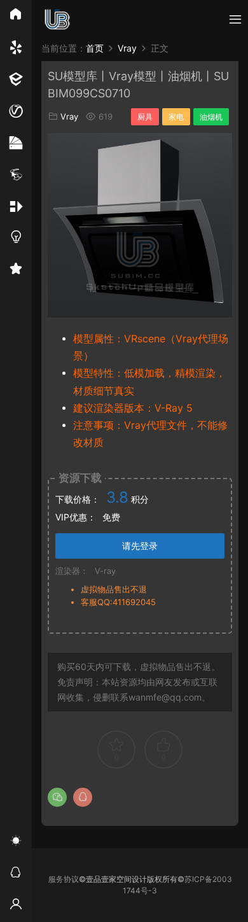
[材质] (16, 143)
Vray (69, 116)
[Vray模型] (16, 111)
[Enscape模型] (16, 47)
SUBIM (57, 19)
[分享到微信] (57, 797)
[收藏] (16, 270)
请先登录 (140, 545)
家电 (176, 117)
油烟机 (211, 117)
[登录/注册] (16, 906)
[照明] (16, 238)
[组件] (16, 206)
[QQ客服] (16, 874)
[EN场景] (16, 79)
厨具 (145, 117)
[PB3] (16, 175)
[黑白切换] (16, 842)
